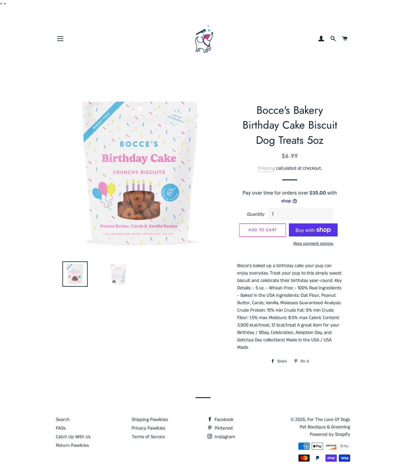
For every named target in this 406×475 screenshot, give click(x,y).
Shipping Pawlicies (150, 419)
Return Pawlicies (72, 445)
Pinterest (223, 428)
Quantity (255, 214)
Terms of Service (148, 436)
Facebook (223, 419)
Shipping (266, 168)
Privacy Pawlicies (148, 428)
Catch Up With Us (73, 436)
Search (63, 419)
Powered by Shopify (330, 434)
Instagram (224, 436)
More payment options (313, 244)
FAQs (61, 428)
